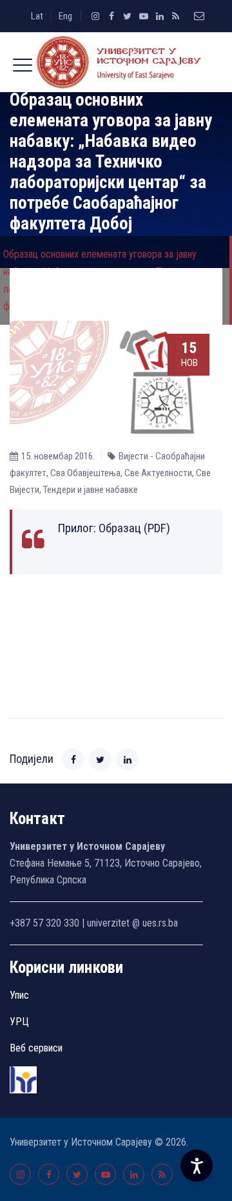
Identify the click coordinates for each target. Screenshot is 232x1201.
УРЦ (19, 1021)
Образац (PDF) (134, 528)
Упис (19, 995)
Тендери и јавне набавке (90, 489)
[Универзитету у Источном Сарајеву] (116, 62)
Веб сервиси (36, 1048)
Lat (37, 16)
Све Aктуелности (158, 473)
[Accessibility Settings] (196, 1165)
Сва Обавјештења (85, 473)
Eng (65, 16)
